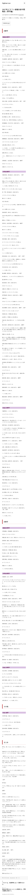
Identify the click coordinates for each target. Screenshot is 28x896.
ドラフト (18, 877)
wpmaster (21, 14)
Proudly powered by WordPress (8, 894)
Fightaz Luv (6, 3)
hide (8, 23)
